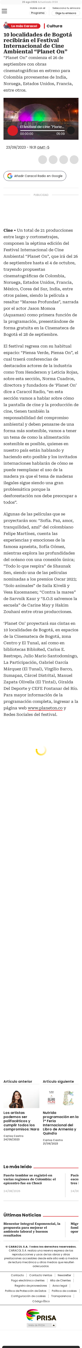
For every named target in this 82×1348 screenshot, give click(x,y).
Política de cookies (64, 1291)
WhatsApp (74, 159)
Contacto (17, 1275)
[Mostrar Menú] (4, 11)
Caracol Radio (22, 11)
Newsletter (64, 1275)
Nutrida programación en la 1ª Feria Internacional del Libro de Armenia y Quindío (61, 1123)
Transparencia (61, 1296)
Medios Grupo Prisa (41, 1325)
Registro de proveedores (31, 1285)
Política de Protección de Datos (25, 1291)
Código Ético (41, 1301)
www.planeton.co (45, 708)
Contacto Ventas (40, 1275)
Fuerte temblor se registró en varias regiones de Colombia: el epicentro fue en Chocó (29, 1179)
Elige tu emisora (66, 13)
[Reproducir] (12, 130)
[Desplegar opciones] (71, 130)
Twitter (53, 159)
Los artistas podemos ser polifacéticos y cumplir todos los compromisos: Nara (21, 1121)
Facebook (42, 159)
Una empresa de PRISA (41, 1315)
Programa (37, 13)
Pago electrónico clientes (28, 1280)
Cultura (54, 26)
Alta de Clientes (60, 1280)
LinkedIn (63, 159)
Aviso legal (59, 1285)
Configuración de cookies (28, 1296)
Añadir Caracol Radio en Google (38, 176)
